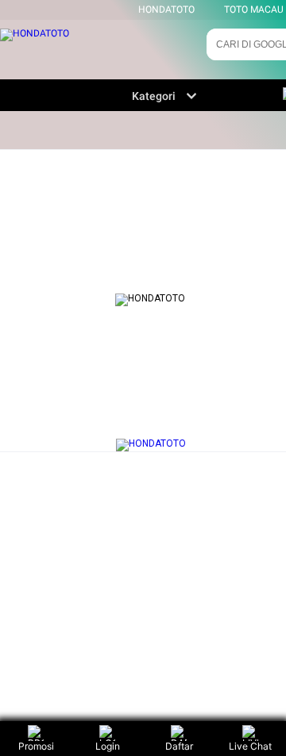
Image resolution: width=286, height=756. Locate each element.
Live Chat (250, 746)
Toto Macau (254, 9)
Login (107, 746)
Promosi (36, 746)
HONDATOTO (166, 9)
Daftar (179, 746)
